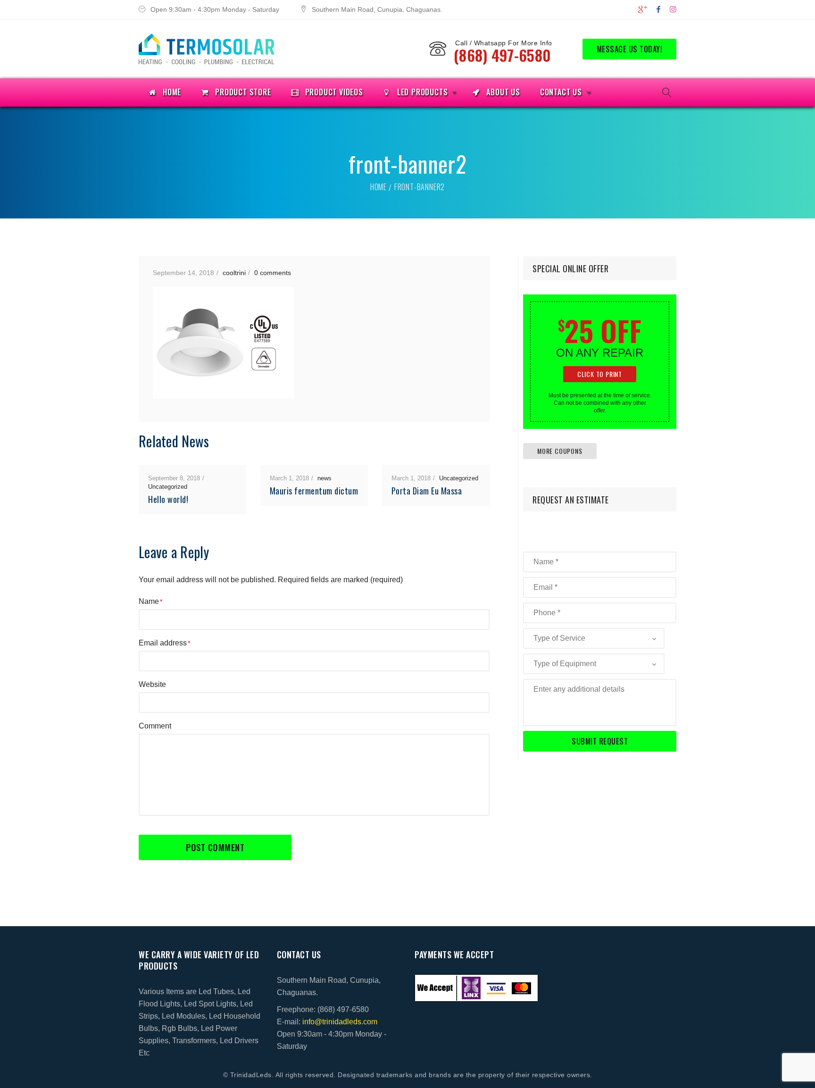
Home (378, 186)
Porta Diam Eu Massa (426, 491)
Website (152, 684)
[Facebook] (658, 9)
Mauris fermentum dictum (314, 491)
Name (149, 601)
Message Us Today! (630, 49)
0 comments (272, 272)
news (324, 478)
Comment (155, 726)
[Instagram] (673, 9)
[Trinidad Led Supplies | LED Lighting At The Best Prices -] (206, 48)
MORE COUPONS (559, 451)
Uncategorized (167, 486)
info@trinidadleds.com (339, 1022)
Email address (163, 643)
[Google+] (642, 9)
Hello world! (168, 499)
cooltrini (234, 272)
